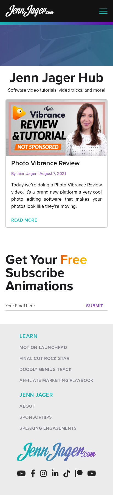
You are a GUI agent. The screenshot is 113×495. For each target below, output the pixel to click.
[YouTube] (21, 473)
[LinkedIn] (55, 473)
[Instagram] (43, 473)
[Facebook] (32, 473)
